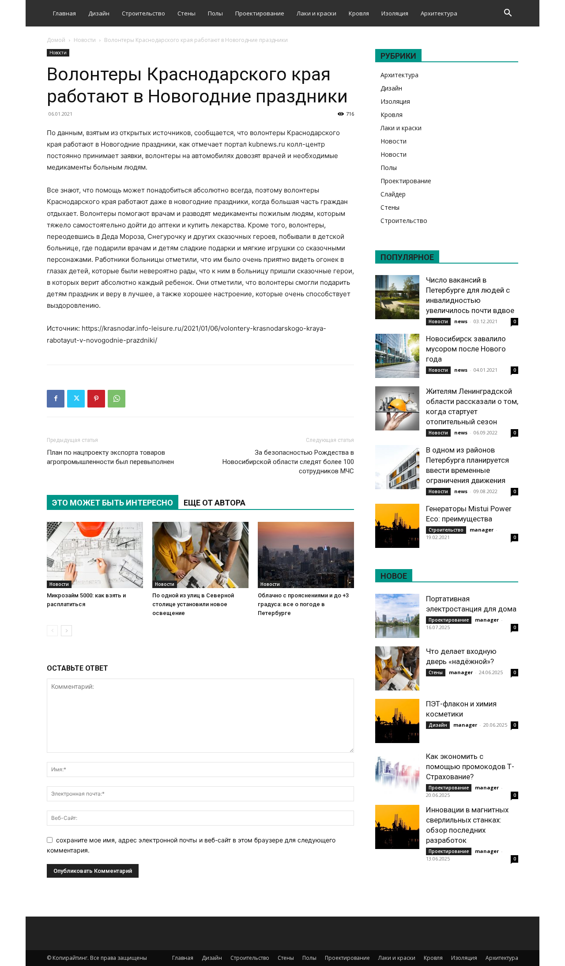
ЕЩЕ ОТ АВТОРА (214, 502)
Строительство (143, 13)
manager (481, 529)
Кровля (359, 13)
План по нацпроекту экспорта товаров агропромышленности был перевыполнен (110, 457)
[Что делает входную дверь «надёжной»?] (397, 668)
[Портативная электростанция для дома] (397, 616)
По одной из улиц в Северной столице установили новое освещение (193, 604)
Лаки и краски (316, 13)
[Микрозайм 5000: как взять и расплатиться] (95, 555)
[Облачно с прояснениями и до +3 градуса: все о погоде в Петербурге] (306, 555)
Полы (215, 13)
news (460, 321)
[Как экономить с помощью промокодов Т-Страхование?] (397, 773)
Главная (64, 13)
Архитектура (439, 13)
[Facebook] (55, 399)
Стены (186, 13)
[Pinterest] (96, 399)
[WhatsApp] (116, 399)
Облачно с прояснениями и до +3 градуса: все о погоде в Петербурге (303, 604)
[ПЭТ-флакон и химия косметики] (397, 721)
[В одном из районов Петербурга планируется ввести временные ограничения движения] (397, 467)
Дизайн (98, 13)
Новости (85, 40)
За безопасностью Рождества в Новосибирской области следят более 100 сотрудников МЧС (288, 462)
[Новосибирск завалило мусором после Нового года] (397, 356)
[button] (507, 14)
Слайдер (393, 194)
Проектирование (259, 13)
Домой (56, 40)
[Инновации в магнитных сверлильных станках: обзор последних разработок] (397, 827)
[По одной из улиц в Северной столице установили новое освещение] (200, 555)
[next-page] (66, 630)
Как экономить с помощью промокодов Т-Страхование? (470, 766)
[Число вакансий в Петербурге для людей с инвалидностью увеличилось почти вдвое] (397, 297)
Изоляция (394, 13)
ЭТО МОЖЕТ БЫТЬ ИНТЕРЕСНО (112, 502)
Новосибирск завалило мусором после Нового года (466, 348)
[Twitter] (76, 399)
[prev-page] (52, 630)
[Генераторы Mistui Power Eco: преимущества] (397, 526)
